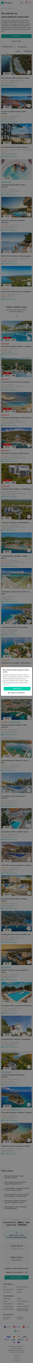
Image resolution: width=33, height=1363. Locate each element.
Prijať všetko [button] (17, 688)
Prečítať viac (6, 684)
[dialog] (16, 681)
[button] (16, 693)
